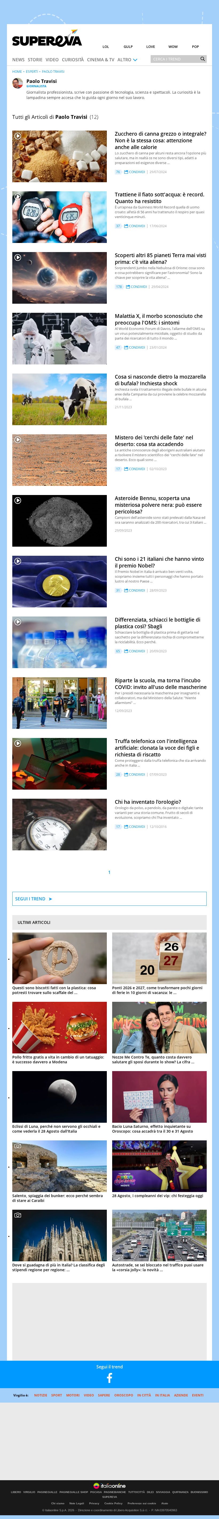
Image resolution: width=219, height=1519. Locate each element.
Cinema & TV (100, 60)
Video (52, 60)
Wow (173, 46)
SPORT (56, 1395)
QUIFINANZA (180, 1492)
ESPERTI (32, 72)
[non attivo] (34, 103)
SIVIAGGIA (163, 1492)
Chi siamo (57, 1503)
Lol (106, 46)
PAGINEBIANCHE (115, 1492)
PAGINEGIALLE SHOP (74, 1492)
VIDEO (89, 1395)
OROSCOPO (123, 1395)
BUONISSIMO (199, 1492)
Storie (35, 60)
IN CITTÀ (144, 1395)
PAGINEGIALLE (47, 1492)
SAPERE (104, 1395)
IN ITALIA (162, 1395)
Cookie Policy (113, 1503)
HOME (17, 72)
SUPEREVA (109, 1497)
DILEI (150, 1492)
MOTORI (73, 1395)
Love (150, 46)
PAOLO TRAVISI (53, 72)
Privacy (94, 1503)
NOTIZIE (40, 1395)
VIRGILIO (29, 1492)
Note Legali (76, 1503)
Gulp (128, 46)
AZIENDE (181, 1395)
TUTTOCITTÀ (136, 1492)
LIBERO (16, 1492)
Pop (195, 46)
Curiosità (73, 60)
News (18, 60)
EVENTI (198, 1395)
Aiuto (164, 1503)
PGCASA (96, 1492)
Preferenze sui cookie (142, 1503)
